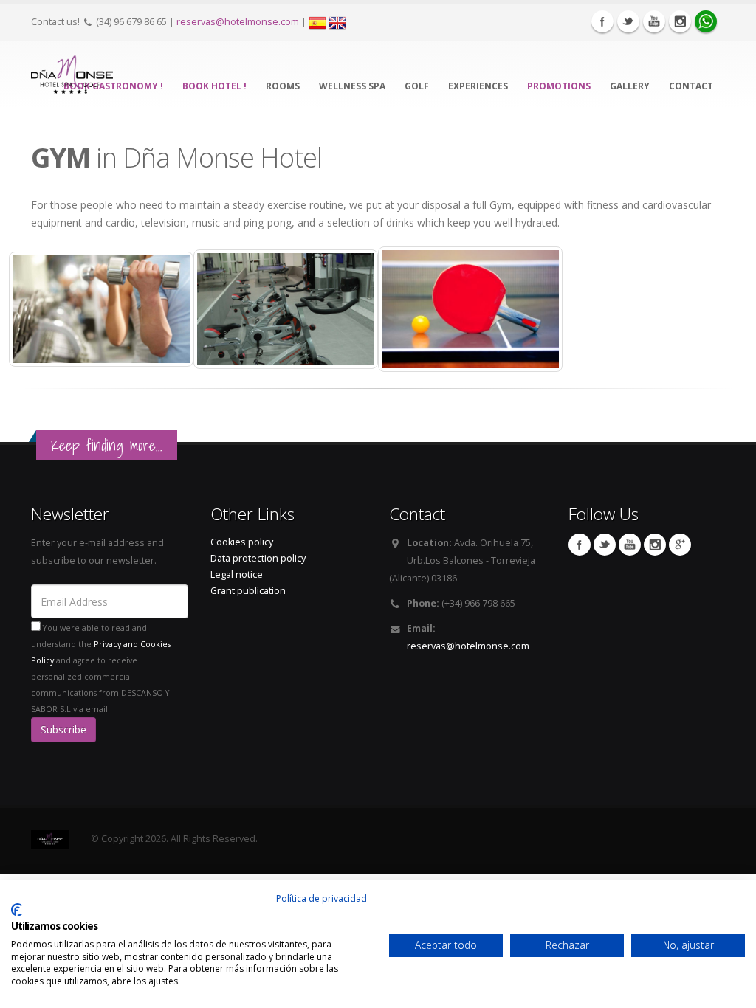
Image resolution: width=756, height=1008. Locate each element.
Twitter (628, 21)
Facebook (602, 21)
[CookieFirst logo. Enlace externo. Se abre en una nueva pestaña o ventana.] (16, 909)
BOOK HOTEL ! (214, 86)
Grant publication (248, 590)
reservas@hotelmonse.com (237, 21)
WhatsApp (706, 21)
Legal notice (236, 574)
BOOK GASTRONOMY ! (113, 86)
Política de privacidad (321, 898)
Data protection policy (258, 558)
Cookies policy (241, 542)
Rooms (283, 86)
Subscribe (63, 729)
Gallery (630, 86)
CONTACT (691, 86)
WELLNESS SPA (352, 86)
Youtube (654, 21)
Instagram (680, 21)
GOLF (417, 86)
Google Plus (680, 545)
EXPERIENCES (478, 86)
